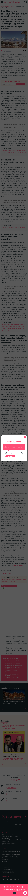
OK (14, 893)
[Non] (26, 890)
